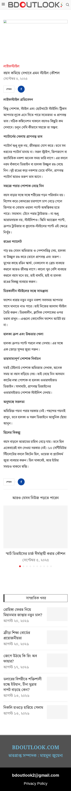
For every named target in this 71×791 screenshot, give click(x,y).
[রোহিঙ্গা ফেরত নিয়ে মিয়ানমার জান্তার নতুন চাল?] (57, 614)
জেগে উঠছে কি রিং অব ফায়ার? (20, 659)
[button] (6, 536)
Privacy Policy (35, 783)
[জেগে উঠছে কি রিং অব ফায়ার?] (57, 660)
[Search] (67, 4)
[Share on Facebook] (21, 89)
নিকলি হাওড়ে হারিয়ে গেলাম (23, 708)
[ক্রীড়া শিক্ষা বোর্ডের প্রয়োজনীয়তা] (57, 637)
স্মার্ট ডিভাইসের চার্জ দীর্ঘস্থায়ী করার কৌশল (35, 554)
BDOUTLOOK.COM (35, 748)
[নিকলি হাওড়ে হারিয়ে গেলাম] (57, 712)
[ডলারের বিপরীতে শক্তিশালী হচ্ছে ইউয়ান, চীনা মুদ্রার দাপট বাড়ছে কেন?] (57, 683)
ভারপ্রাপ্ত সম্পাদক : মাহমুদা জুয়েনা (35, 755)
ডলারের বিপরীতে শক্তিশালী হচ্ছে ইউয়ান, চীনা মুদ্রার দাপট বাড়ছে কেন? (22, 685)
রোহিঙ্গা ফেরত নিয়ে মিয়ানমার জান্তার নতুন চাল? (22, 612)
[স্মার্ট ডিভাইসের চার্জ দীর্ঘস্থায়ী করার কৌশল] (35, 527)
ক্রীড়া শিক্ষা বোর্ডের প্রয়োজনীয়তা (16, 635)
